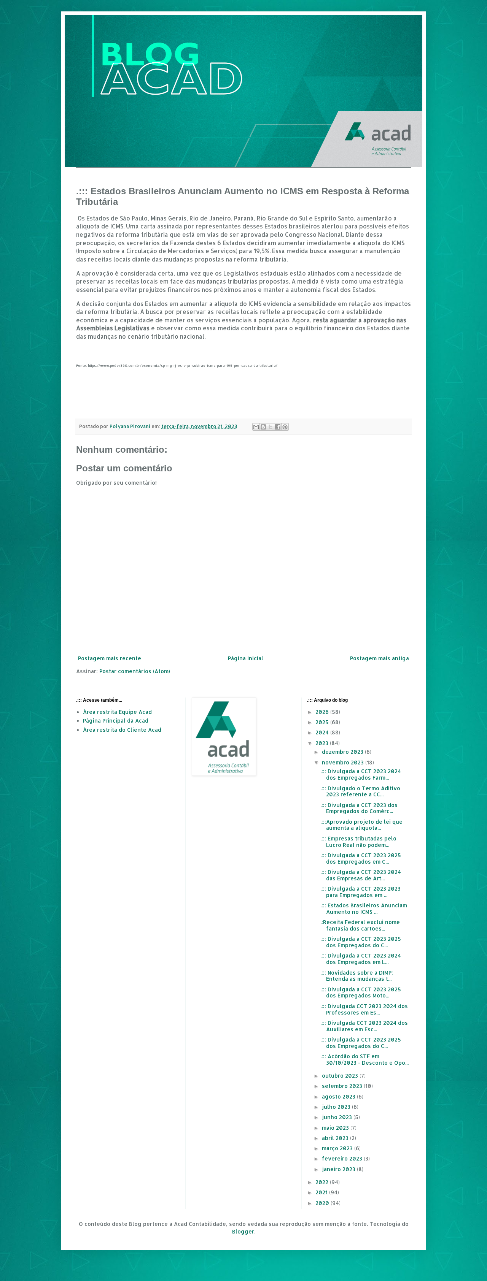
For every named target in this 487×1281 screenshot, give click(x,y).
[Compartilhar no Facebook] (278, 427)
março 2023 (338, 1148)
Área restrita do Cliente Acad (122, 729)
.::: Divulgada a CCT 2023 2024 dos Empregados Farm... (360, 774)
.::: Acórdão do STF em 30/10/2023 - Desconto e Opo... (364, 1059)
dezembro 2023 (343, 751)
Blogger (243, 1231)
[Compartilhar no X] (270, 427)
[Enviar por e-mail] (256, 427)
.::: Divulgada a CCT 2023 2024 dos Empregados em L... (360, 958)
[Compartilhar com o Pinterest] (285, 427)
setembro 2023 (343, 1086)
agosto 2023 (339, 1096)
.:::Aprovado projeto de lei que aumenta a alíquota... (361, 824)
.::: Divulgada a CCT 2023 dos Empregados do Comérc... (359, 808)
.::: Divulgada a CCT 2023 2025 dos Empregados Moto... (360, 992)
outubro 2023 (341, 1075)
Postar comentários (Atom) (134, 671)
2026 (322, 712)
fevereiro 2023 (343, 1158)
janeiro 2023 (339, 1169)
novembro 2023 (343, 762)
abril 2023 (336, 1138)
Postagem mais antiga (379, 658)
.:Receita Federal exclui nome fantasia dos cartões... (360, 925)
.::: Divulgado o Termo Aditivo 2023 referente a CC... (360, 791)
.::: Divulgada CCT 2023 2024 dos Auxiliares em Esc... (364, 1025)
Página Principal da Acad (115, 720)
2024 (322, 732)
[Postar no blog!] (263, 427)
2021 (322, 1192)
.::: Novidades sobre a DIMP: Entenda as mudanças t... (356, 975)
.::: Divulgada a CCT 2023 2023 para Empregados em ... (360, 891)
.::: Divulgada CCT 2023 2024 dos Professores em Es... (364, 1009)
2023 (322, 743)
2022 (322, 1182)
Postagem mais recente (109, 658)
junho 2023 (337, 1117)
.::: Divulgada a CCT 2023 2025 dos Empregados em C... (360, 858)
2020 (323, 1203)
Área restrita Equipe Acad (117, 712)
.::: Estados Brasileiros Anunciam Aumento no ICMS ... (363, 908)
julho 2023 (337, 1106)
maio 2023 (336, 1127)
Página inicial (245, 658)
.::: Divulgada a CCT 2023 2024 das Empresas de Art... (360, 875)
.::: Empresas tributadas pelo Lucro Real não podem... (358, 841)
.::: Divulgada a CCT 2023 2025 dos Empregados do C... (360, 941)
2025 (322, 722)
